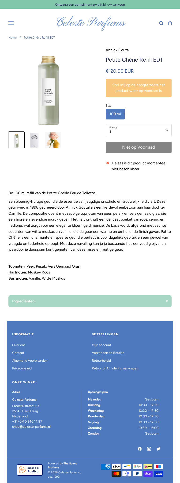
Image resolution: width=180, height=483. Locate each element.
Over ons (19, 345)
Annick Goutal (118, 50)
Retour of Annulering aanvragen (115, 368)
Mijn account (101, 345)
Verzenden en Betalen (108, 353)
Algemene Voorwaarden (30, 361)
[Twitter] (158, 449)
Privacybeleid (22, 368)
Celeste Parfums (90, 23)
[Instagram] (149, 449)
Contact (18, 353)
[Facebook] (139, 449)
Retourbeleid (101, 361)
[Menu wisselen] (11, 23)
